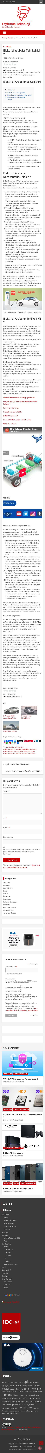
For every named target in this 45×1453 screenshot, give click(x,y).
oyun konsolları (35, 1402)
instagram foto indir (9, 1392)
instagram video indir (24, 1392)
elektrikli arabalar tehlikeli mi (25, 753)
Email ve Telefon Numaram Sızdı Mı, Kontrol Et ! (23, 771)
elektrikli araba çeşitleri (15, 747)
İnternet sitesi (8, 837)
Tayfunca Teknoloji (16, 24)
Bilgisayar (6, 885)
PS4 (25, 1408)
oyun (27, 1401)
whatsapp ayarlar (32, 1411)
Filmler (5, 894)
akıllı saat (4, 1382)
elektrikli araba (27, 1386)
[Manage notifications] (40, 1448)
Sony (23, 1411)
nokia (13, 1401)
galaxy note (19, 1389)
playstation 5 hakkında (9, 1408)
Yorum (6, 791)
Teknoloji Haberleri (21, 1109)
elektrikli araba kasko (29, 749)
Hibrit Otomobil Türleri (11, 408)
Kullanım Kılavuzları (10, 902)
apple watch (34, 1382)
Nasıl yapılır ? (6, 1270)
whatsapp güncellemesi (10, 1413)
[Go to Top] (41, 1443)
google (27, 1388)
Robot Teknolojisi (9, 907)
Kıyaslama (7, 899)
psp (34, 1408)
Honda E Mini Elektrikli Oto (12, 412)
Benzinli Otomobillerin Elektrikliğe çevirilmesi (19, 398)
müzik (20, 1398)
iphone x (16, 1395)
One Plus (9, 1256)
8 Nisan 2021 (7, 1120)
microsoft (31, 1395)
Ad (4, 818)
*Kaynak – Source (9, 424)
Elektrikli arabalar (9, 753)
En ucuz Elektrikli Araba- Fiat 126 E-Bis (17, 420)
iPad (5, 1241)
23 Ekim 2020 (8, 1191)
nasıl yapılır (29, 1398)
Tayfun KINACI (18, 58)
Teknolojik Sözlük (9, 913)
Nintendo (7, 1285)
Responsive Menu (41, 2)
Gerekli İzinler (10, 979)
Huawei (8, 1253)
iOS (5, 1258)
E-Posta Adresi (11, 966)
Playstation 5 (30, 1405)
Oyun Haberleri (7, 1279)
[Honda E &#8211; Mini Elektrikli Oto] (29, 710)
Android (6, 1247)
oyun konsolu (6, 1405)
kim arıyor (23, 1395)
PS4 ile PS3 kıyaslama (13, 1153)
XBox (6, 1288)
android (18, 1382)
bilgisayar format (8, 1386)
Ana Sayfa (5, 1215)
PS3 (20, 1408)
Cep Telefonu (8, 888)
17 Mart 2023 (7, 58)
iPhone (16, 1183)
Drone (5, 891)
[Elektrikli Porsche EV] (11, 725)
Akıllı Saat (6, 883)
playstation (18, 1404)
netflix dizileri (6, 1402)
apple (25, 1382)
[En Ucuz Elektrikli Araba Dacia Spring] (11, 710)
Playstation (8, 1148)
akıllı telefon (11, 1382)
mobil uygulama (12, 1399)
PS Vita (38, 1408)
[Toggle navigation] (4, 32)
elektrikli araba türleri (27, 751)
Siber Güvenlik (8, 910)
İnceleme (6, 896)
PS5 (30, 1408)
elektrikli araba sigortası (11, 751)
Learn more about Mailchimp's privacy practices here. (21, 1009)
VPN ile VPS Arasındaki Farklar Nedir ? (20, 1079)
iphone (7, 1394)
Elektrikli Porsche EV (10, 416)
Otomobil (7, 47)
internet (35, 1391)
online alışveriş (20, 1401)
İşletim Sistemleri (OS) (12, 1238)
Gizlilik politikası (15, 1446)
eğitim (12, 1389)
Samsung (9, 1250)
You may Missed (11, 1047)
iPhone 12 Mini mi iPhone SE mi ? (18, 1189)
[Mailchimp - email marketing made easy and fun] (34, 1015)
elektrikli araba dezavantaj (12, 749)
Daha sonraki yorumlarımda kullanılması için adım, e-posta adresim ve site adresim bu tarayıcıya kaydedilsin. (22, 851)
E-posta (6, 828)
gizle (12, 90)
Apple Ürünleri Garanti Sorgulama (17, 764)
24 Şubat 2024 (8, 1082)
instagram (37, 1388)
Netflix (38, 1399)
